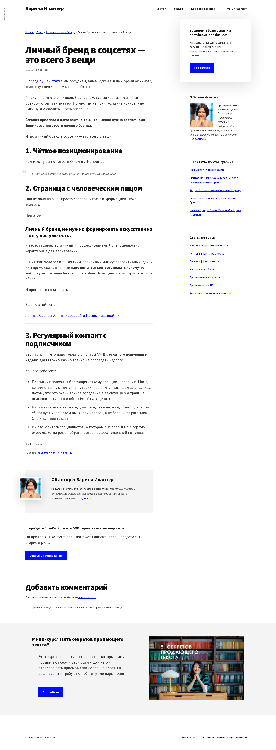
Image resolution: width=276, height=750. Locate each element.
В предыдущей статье (44, 81)
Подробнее (202, 68)
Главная (29, 32)
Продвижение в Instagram (206, 277)
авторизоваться (87, 597)
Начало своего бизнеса (204, 269)
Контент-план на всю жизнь (207, 253)
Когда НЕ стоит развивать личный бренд (215, 190)
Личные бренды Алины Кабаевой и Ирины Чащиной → (72, 315)
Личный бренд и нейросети (207, 170)
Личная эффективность (204, 261)
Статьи (39, 32)
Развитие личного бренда (60, 32)
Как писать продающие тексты (209, 245)
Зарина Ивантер (44, 8)
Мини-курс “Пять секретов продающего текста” (78, 642)
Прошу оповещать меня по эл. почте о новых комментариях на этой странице (76, 607)
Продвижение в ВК (201, 285)
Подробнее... (86, 498)
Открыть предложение (46, 555)
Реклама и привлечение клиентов (210, 293)
